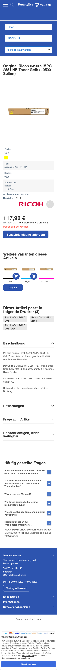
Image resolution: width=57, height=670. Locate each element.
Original (13, 287)
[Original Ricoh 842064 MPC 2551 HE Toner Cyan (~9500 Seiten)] (28, 269)
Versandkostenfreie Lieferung (33, 222)
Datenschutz (22, 619)
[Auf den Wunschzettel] (50, 204)
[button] (28, 343)
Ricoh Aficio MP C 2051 (15, 319)
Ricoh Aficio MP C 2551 (41, 319)
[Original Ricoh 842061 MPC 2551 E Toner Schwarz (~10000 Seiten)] (10, 269)
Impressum (35, 619)
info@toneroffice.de (16, 574)
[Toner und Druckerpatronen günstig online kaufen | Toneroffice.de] (25, 5)
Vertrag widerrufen (16, 588)
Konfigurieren (28, 655)
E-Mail (6, 442)
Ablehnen (25, 657)
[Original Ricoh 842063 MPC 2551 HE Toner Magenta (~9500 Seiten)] (46, 269)
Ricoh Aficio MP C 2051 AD (15, 327)
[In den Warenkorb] (16, 276)
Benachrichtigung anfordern (26, 234)
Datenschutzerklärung (10, 657)
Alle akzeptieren (28, 664)
